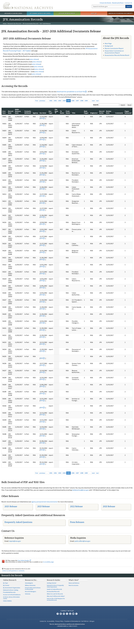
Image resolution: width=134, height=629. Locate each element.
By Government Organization (11, 588)
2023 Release (43, 506)
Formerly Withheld (27, 112)
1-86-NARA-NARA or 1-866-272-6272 (67, 626)
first (36, 101)
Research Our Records (13, 13)
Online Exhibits (7, 601)
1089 (86, 101)
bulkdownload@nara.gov (80, 490)
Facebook (57, 614)
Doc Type (50, 112)
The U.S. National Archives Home (28, 5)
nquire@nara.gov (15, 541)
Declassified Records (53, 591)
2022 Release (76, 506)
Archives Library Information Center (11, 597)
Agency (35, 113)
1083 (59, 101)
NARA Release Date (18, 111)
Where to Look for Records (55, 594)
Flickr (76, 614)
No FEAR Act (85, 621)
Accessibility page (48, 562)
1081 (50, 101)
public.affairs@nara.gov (82, 541)
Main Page (108, 43)
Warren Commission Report (114, 48)
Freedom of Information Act (72, 621)
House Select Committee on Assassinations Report (114, 52)
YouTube (70, 614)
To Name (62, 112)
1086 (72, 101)
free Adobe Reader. (24, 560)
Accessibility (50, 621)
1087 (77, 101)
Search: (95, 105)
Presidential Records (9, 592)
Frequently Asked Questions (18, 522)
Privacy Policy (59, 621)
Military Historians (30, 585)
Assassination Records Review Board (117, 55)
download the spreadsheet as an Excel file (71, 92)
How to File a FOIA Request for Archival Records (56, 599)
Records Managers (30, 591)
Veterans (27, 594)
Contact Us (128, 3)
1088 (81, 101)
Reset (129, 105)
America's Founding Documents (121, 13)
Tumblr (67, 614)
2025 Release (11, 506)
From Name (68, 112)
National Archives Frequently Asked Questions (55, 586)
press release (33, 59)
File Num (56, 110)
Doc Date (43, 113)
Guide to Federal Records (54, 589)
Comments (119, 113)
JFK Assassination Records (30, 23)
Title (73, 113)
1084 (64, 101)
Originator (94, 113)
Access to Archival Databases (12, 594)
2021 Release (109, 506)
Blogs (73, 614)
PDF (41, 118)
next (93, 101)
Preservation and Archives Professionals (33, 588)
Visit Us (94, 13)
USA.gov (91, 621)
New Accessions (73, 585)
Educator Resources (67, 13)
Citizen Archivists (105, 3)
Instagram (64, 614)
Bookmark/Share (118, 3)
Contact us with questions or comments (13, 571)
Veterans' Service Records (40, 13)
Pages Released (128, 112)
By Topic (5, 583)
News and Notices (74, 583)
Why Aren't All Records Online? (56, 596)
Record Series (101, 112)
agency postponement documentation (44, 502)
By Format (6, 585)
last (97, 101)
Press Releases (77, 522)
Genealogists (29, 583)
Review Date (108, 112)
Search (129, 6)
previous (42, 101)
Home (4, 23)
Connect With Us (67, 611)
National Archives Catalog (10, 590)
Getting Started (51, 583)
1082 (55, 101)
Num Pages (86, 112)
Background (109, 46)
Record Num (10, 112)
